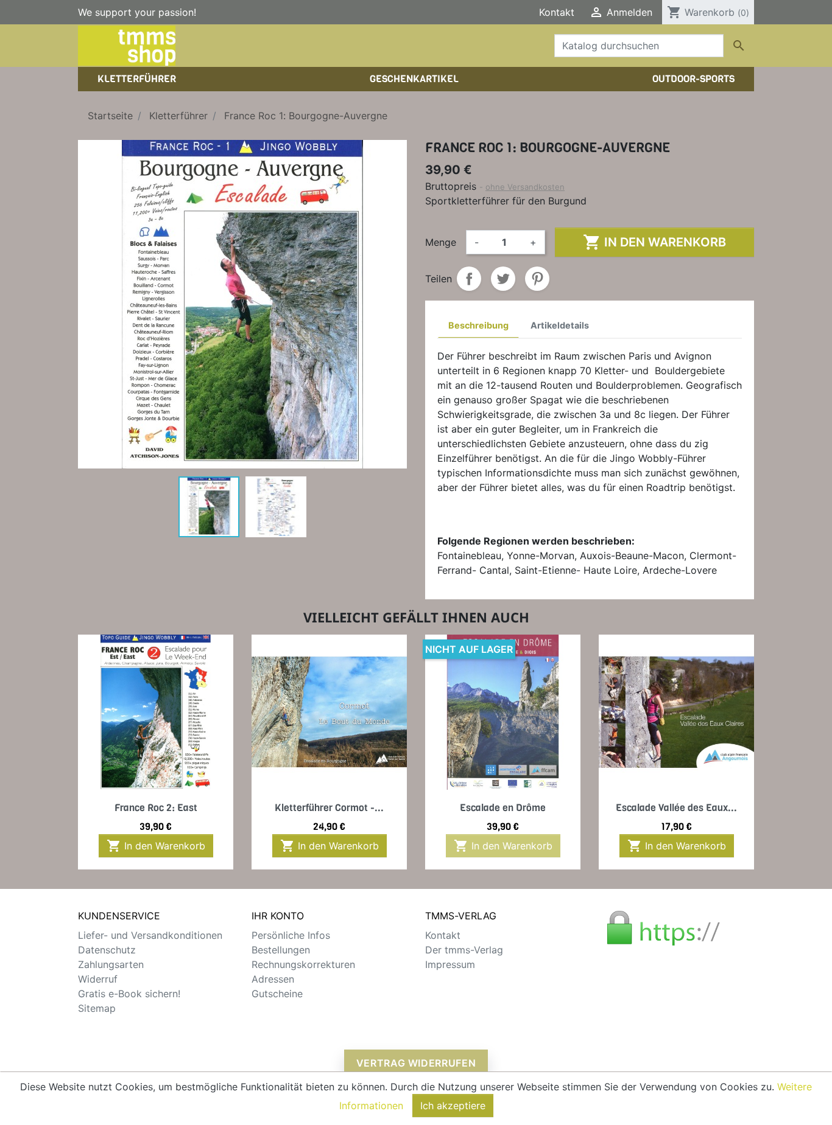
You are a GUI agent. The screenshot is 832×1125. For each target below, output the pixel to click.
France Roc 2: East (156, 807)
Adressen (273, 979)
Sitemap (97, 1008)
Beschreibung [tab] (478, 325)
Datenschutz (107, 950)
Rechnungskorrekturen (303, 964)
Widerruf (98, 979)
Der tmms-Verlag (464, 950)
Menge (440, 242)
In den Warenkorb (654, 242)
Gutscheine (277, 993)
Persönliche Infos (291, 935)
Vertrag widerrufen (416, 1063)
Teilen (469, 278)
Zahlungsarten (111, 964)
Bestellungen (281, 950)
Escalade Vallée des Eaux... (676, 807)
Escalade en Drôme (503, 807)
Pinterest (537, 278)
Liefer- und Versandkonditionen (150, 935)
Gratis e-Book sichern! (129, 993)
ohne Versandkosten (525, 187)
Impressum (450, 964)
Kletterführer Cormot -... (329, 807)
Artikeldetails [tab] (560, 325)
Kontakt (556, 12)
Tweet (503, 278)
